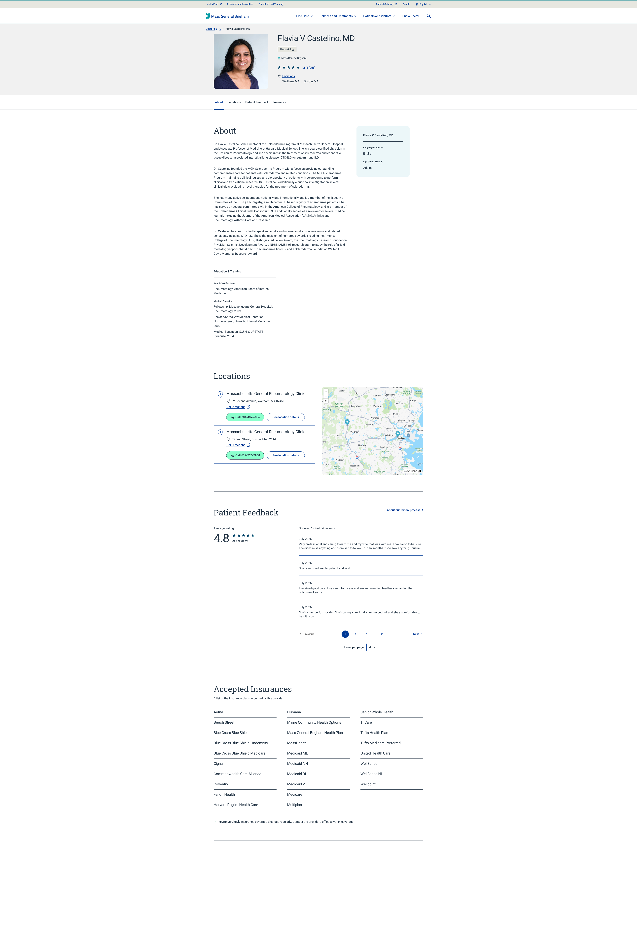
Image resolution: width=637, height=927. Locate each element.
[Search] (428, 15)
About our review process (403, 510)
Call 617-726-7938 (247, 455)
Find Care (302, 16)
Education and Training (271, 4)
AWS (408, 471)
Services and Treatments (336, 16)
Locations (288, 76)
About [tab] (219, 102)
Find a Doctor (410, 16)
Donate (406, 4)
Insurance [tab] (279, 102)
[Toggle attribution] (420, 471)
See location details (286, 417)
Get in (391, 907)
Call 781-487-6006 (247, 417)
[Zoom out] (325, 396)
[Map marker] (347, 423)
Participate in (399, 915)
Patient (226, 924)
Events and (343, 922)
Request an (348, 915)
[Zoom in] (325, 391)
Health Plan (212, 4)
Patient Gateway (385, 4)
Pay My (336, 907)
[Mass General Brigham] (227, 16)
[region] (372, 431)
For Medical (402, 922)
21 (382, 634)
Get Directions (235, 407)
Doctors (210, 28)
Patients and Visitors (377, 16)
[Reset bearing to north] (325, 400)
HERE (414, 471)
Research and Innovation (240, 4)
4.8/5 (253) (308, 67)
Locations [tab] (234, 102)
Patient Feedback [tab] (257, 102)
